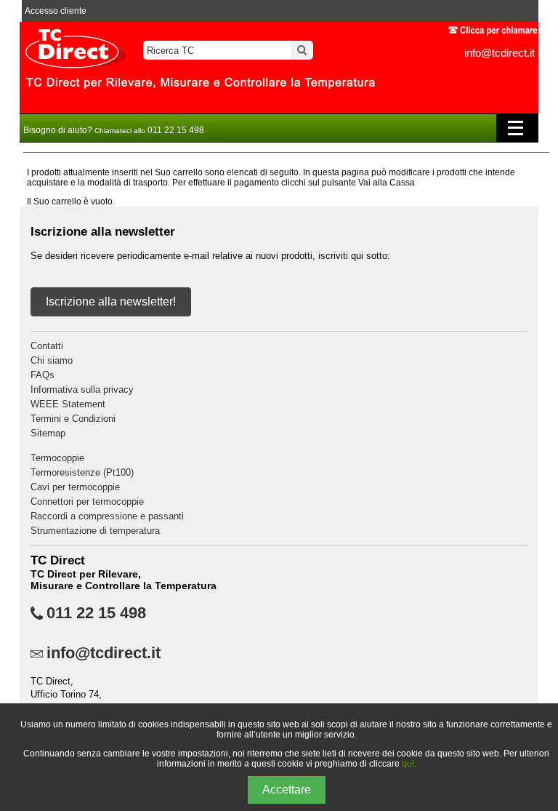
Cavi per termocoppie (75, 487)
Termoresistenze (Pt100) (82, 472)
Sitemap (48, 433)
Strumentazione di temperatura (95, 530)
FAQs (42, 374)
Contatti (47, 345)
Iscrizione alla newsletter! (111, 301)
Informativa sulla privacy (82, 389)
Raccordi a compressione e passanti (107, 516)
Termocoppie (57, 457)
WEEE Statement (68, 404)
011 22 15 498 (96, 613)
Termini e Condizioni (73, 418)
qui (408, 764)
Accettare (286, 789)
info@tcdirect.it (499, 53)
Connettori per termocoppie (87, 501)
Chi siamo (52, 360)
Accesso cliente (55, 11)
